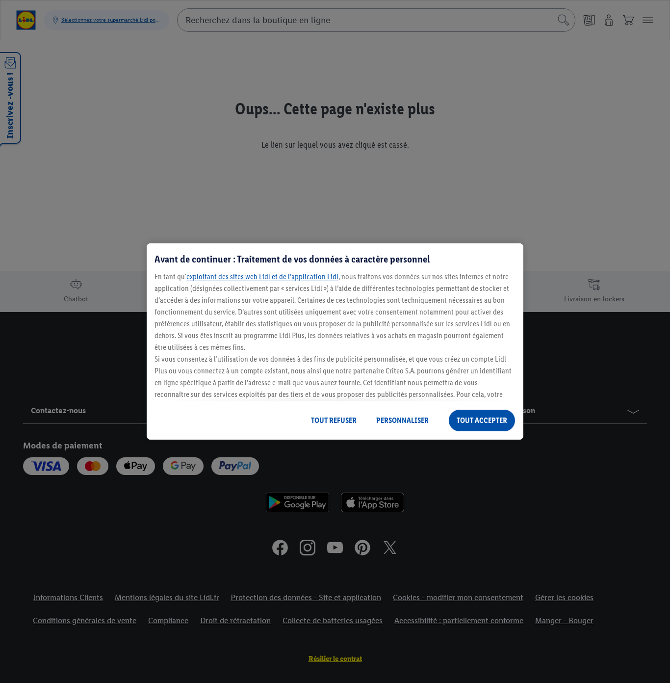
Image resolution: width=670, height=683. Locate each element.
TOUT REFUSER (334, 420)
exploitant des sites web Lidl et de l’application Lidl (262, 276)
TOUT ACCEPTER (482, 420)
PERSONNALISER (402, 420)
